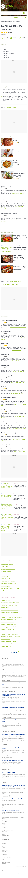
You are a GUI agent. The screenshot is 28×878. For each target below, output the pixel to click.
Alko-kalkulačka (5, 707)
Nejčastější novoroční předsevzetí (9, 694)
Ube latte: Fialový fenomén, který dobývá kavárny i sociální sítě (13, 755)
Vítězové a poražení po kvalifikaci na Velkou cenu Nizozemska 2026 (14, 714)
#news (13, 772)
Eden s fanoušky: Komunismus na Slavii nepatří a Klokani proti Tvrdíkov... (12, 818)
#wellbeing (9, 772)
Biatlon (10, 672)
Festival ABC (19, 798)
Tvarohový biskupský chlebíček (8, 641)
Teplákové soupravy (5, 850)
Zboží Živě (4, 824)
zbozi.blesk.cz (4, 828)
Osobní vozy (4, 826)
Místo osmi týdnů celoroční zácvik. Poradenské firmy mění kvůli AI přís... (13, 741)
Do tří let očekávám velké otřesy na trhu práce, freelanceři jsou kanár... (13, 739)
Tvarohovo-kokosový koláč (7, 629)
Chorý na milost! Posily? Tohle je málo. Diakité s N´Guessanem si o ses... (13, 815)
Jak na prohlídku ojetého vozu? (7, 830)
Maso (3, 17)
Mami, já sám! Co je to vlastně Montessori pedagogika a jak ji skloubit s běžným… (20, 528)
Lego (3, 846)
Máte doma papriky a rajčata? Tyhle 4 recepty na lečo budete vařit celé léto (20, 517)
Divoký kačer (11, 760)
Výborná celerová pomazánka (8, 581)
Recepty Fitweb (4, 21)
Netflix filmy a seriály (19, 760)
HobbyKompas (4, 831)
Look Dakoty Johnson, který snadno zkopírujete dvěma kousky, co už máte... (13, 699)
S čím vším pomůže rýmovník (8, 786)
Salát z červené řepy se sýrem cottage (10, 588)
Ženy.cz (15, 493)
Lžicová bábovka (5, 566)
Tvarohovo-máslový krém (7, 631)
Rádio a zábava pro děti (6, 862)
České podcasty (5, 860)
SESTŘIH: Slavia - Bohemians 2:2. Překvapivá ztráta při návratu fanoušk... (13, 813)
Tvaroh (13, 284)
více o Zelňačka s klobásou (17, 393)
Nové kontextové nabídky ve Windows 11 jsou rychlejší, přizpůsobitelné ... (11, 726)
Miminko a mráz (20, 694)
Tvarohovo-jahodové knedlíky (8, 624)
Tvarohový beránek (5, 639)
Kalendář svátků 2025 (13, 661)
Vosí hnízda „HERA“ (5, 578)
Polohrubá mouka (5, 284)
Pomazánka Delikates (6, 571)
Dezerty (14, 107)
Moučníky (9, 107)
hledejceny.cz (4, 823)
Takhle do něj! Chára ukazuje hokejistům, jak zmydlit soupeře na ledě (14, 673)
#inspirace (4, 772)
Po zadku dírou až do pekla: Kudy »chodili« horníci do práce (12, 688)
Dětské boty (4, 851)
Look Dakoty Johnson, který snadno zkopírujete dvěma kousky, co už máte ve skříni (19, 497)
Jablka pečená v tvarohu (7, 564)
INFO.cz (19, 661)
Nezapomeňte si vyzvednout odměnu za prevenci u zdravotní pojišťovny (12, 793)
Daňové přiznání (5, 734)
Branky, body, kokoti (11, 810)
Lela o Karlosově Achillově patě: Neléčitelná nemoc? (11, 686)
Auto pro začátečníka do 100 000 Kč (8, 832)
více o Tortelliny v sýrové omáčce (18, 327)
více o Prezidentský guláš (17, 382)
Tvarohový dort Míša (6, 646)
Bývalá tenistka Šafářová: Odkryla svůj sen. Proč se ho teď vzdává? (14, 675)
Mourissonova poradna (6, 798)
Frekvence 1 (4, 863)
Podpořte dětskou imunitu (7, 785)
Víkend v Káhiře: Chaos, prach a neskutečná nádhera (11, 762)
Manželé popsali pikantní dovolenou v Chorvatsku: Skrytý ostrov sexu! (13, 666)
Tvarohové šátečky (5, 600)
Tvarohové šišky (5, 607)
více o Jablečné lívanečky (18, 193)
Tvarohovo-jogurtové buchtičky (8, 627)
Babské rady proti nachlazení (19, 785)
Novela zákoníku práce (14, 734)
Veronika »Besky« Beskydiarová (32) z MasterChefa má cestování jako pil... (13, 702)
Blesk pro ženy (17, 504)
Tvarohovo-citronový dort (7, 622)
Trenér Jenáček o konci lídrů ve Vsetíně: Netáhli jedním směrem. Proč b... (13, 677)
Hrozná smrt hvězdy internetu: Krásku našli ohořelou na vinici (12, 664)
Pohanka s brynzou (5, 586)
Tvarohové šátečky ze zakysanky (9, 605)
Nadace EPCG (22, 734)
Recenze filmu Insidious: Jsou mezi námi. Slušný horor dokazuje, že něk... (13, 724)
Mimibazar (16, 524)
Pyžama (3, 847)
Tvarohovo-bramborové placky (8, 619)
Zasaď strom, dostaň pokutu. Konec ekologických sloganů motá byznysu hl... (13, 737)
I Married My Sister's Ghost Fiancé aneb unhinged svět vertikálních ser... (13, 777)
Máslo (15, 281)
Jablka (11, 281)
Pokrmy (16, 17)
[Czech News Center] (16, 652)
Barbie (3, 844)
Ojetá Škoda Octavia (5, 835)
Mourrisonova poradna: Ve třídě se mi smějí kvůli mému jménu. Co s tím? (13, 802)
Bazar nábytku (4, 854)
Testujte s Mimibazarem (6, 842)
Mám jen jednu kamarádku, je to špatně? (9, 800)
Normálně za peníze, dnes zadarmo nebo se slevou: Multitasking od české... (13, 728)
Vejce (17, 284)
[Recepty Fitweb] (7, 6)
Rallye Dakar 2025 (13, 707)
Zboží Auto (4, 834)
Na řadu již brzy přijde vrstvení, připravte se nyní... (10, 697)
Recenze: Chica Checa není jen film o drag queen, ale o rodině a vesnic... (13, 779)
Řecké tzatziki (4, 576)
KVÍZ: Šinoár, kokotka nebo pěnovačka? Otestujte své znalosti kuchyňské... (13, 751)
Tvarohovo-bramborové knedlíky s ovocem (11, 617)
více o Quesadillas (16, 350)
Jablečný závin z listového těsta (8, 583)
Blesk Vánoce (5, 661)
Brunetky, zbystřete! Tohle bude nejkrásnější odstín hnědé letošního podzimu (19, 507)
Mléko (19, 281)
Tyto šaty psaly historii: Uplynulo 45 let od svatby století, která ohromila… (19, 486)
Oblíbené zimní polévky (6, 747)
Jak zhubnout (4, 682)
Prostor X (4, 810)
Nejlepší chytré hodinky (7, 719)
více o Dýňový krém (16, 361)
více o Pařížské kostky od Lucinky (17, 428)
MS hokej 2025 (5, 672)
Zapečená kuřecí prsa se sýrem (8, 590)
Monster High (4, 843)
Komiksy (14, 798)
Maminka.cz (16, 514)
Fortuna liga (18, 810)
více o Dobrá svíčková (18, 371)
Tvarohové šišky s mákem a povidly (9, 610)
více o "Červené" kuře (19, 451)
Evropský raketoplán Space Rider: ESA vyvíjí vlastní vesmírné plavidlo (13, 805)
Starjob (3, 859)
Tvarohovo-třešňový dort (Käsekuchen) (10, 636)
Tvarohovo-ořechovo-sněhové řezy (9, 634)
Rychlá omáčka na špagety (7, 574)
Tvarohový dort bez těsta (7, 644)
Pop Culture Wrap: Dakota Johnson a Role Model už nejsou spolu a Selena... (13, 775)
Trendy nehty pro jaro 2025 (13, 682)
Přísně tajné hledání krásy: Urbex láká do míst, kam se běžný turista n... (14, 766)
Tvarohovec (4, 614)
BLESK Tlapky (5, 760)
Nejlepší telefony (15, 719)
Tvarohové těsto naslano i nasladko (9, 612)
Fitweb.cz (24, 1)
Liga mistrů (14, 672)
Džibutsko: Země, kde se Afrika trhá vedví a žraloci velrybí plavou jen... (13, 764)
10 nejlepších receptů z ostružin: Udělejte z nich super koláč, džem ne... (13, 753)
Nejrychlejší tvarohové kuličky (8, 569)
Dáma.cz (15, 483)
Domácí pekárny (15, 747)
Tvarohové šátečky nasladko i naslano (10, 602)
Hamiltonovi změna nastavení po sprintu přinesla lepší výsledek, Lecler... (13, 711)
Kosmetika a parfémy (5, 848)
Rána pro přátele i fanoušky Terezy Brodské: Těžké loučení (12, 687)
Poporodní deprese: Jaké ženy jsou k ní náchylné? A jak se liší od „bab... (13, 789)
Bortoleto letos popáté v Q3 (6, 713)
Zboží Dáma (4, 827)
